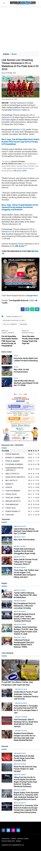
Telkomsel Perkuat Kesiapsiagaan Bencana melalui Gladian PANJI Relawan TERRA (24, 643)
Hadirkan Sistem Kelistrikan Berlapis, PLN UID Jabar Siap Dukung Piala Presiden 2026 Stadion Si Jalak (26, 630)
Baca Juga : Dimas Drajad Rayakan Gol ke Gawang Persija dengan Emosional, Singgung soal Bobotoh (20, 207)
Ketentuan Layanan (23, 838)
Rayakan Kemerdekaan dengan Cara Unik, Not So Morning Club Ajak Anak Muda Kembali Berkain (24, 736)
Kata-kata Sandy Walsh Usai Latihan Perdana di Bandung (26, 359)
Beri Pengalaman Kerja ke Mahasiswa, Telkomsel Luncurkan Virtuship (25, 605)
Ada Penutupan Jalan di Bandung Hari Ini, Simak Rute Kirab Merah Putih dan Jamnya (26, 722)
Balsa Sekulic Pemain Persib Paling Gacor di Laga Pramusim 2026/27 (25, 561)
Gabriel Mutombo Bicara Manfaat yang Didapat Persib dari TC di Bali (26, 383)
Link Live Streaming (10, 324)
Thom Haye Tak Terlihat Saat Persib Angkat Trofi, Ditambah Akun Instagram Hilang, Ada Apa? (26, 573)
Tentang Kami (6, 838)
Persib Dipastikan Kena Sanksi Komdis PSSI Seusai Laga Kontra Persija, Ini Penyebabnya (10, 338)
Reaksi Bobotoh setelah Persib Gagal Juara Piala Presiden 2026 (24, 758)
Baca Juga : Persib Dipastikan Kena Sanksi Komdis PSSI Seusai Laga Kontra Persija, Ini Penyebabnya (20, 141)
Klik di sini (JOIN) (19, 171)
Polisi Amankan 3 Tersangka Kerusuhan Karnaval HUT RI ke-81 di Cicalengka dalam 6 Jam (26, 709)
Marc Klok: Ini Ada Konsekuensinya (21, 370)
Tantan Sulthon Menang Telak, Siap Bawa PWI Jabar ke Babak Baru (25, 595)
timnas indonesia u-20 (14, 316)
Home (7, 54)
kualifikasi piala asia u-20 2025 (14, 320)
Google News (32, 296)
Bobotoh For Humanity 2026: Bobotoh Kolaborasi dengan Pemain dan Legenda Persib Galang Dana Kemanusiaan (26, 808)
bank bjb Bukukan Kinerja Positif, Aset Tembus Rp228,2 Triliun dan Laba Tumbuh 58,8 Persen (24, 617)
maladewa (23, 324)
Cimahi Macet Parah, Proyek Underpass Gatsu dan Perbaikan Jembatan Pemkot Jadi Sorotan (26, 695)
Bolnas (3, 73)
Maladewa (16, 110)
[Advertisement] (20, 29)
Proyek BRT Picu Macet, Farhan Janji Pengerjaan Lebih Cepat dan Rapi (17, 683)
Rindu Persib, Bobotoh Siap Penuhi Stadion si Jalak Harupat (25, 768)
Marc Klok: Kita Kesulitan (24, 539)
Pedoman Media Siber (8, 841)
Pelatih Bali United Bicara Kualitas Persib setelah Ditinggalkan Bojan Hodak (24, 551)
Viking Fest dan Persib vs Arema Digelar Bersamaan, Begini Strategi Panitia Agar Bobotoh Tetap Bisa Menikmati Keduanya (25, 781)
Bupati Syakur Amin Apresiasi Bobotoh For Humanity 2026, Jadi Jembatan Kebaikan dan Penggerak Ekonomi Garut (26, 796)
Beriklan (18, 841)
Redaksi (13, 838)
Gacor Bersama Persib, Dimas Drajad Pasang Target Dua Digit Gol (30, 337)
